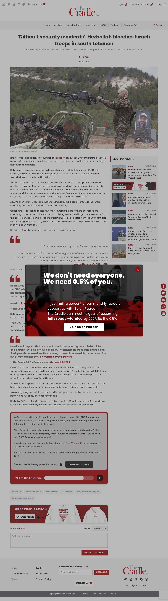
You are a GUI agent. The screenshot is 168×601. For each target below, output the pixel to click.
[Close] (137, 269)
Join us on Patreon (84, 327)
